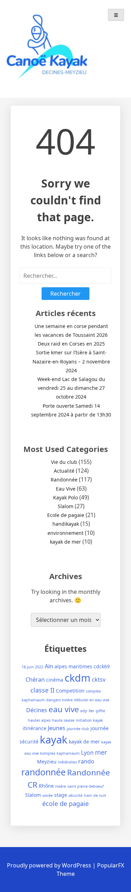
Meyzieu (47, 761)
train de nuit (95, 795)
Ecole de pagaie (65, 515)
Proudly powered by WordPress (50, 865)
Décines (36, 710)
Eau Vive (65, 488)
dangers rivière (59, 699)
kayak (53, 740)
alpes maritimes (73, 666)
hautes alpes (39, 720)
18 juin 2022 (32, 666)
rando (86, 761)
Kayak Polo (65, 497)
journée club (78, 728)
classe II (42, 690)
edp (83, 710)
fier (91, 710)
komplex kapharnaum (60, 753)
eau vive (64, 709)
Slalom (65, 506)
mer (101, 752)
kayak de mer (65, 541)
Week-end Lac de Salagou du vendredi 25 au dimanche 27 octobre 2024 (71, 388)
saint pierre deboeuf (85, 786)
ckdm (77, 677)
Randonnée (64, 479)
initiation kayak (89, 720)
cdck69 (102, 666)
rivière (60, 786)
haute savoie (63, 720)
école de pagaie (65, 803)
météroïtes (67, 762)
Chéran (35, 679)
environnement (65, 533)
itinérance (34, 728)
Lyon (87, 752)
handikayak (65, 523)
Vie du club (64, 462)
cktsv (98, 679)
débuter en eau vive (91, 699)
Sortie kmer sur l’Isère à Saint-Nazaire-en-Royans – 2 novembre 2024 (71, 361)
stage (60, 795)
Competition (70, 690)
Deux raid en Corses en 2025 (71, 343)
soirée (47, 795)
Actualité (64, 470)
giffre (100, 710)
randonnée (43, 772)
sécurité (75, 795)
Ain (49, 666)
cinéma (54, 679)
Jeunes (56, 728)
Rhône (46, 785)
